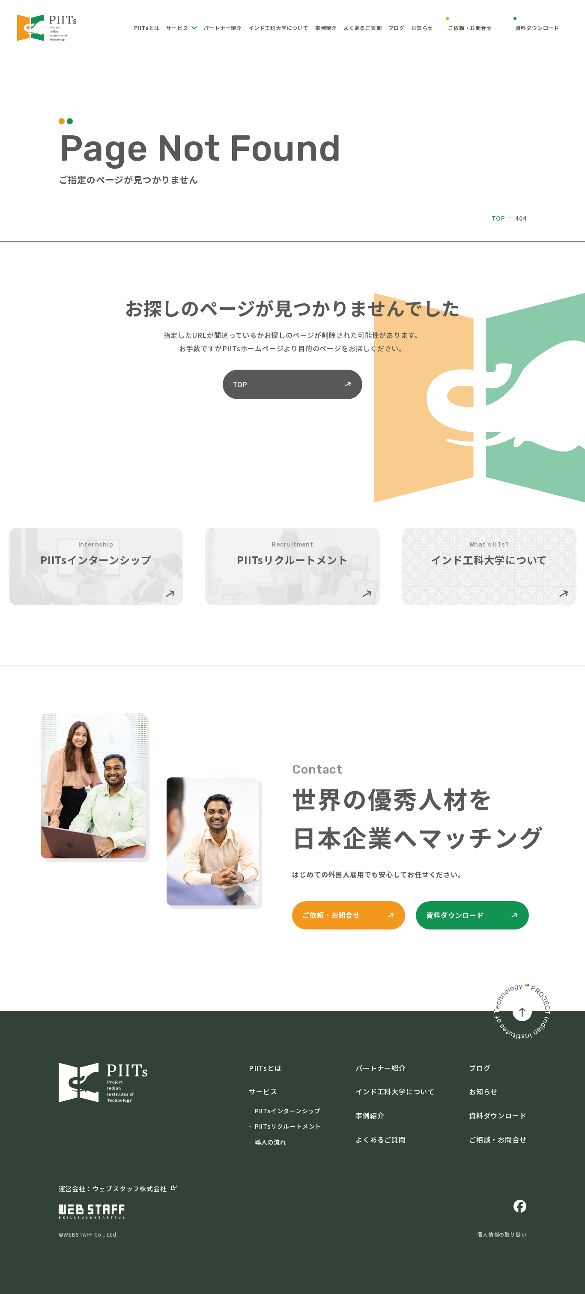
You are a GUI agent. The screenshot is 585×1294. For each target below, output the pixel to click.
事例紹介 (326, 27)
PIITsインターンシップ (288, 1110)
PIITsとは (147, 27)
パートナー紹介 (222, 27)
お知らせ (422, 27)
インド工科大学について (278, 27)
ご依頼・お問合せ (470, 27)
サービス (177, 27)
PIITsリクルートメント (288, 1126)
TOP (498, 218)
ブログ (396, 27)
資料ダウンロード (537, 27)
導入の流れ (271, 1142)
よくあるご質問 (362, 27)
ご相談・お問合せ (497, 1139)
